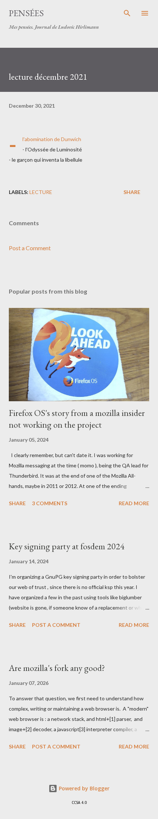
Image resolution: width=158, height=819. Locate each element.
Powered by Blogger (83, 788)
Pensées (26, 13)
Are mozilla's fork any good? (57, 667)
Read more (134, 503)
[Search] (127, 13)
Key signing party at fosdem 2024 (67, 546)
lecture (40, 192)
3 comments (49, 503)
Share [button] (131, 192)
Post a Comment (30, 247)
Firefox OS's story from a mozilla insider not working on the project (77, 418)
